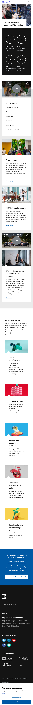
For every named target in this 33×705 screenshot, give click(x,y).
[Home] (8, 2)
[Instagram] (9, 640)
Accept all (16, 702)
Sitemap (5, 682)
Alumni (8, 112)
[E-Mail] (9, 645)
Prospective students (12, 107)
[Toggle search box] (25, 1)
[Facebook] (4, 645)
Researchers (10, 125)
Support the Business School (16, 577)
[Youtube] (14, 640)
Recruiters (9, 121)
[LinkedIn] (4, 640)
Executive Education (12, 130)
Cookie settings (16, 697)
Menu (28, 1)
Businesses (9, 116)
